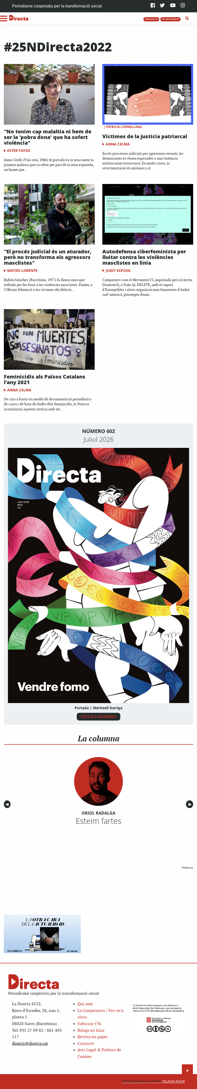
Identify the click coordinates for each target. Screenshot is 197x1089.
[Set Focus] (187, 18)
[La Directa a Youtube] (173, 6)
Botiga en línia (90, 1030)
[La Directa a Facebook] (153, 6)
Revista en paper (92, 1037)
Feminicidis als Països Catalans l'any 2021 (44, 379)
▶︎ (191, 804)
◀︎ (8, 804)
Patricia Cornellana (124, 127)
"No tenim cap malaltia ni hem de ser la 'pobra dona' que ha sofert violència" (47, 137)
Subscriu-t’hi (89, 1023)
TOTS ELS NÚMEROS (98, 716)
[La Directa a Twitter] (162, 6)
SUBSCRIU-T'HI (151, 19)
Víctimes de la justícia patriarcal (144, 136)
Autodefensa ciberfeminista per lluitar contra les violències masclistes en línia (144, 257)
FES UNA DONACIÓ (170, 19)
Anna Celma (118, 144)
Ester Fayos (18, 150)
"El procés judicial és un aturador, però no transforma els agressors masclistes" (47, 257)
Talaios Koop (153, 1081)
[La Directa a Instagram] (183, 6)
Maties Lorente (22, 270)
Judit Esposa (118, 270)
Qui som (85, 1004)
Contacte (85, 1043)
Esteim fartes (98, 820)
